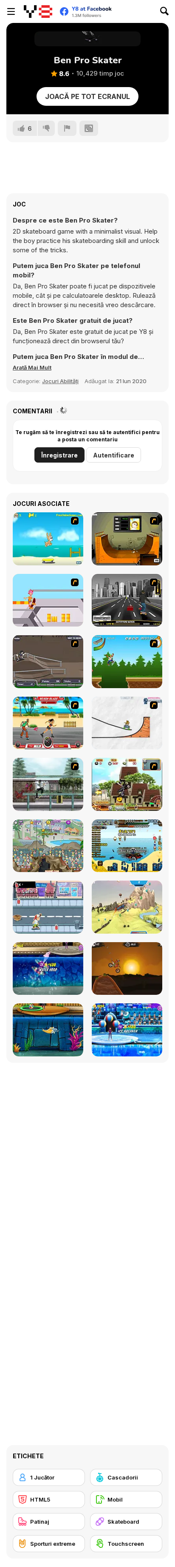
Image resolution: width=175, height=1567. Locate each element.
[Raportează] (67, 128)
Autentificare (113, 455)
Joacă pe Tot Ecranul (87, 96)
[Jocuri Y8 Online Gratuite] (38, 11)
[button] (32, 367)
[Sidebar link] (11, 11)
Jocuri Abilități (60, 381)
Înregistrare (59, 455)
